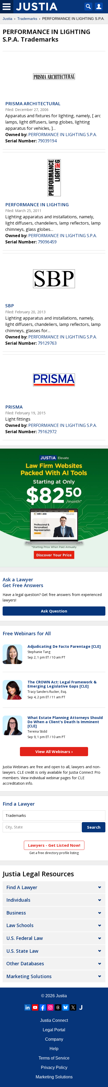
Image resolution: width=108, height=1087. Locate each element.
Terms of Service (54, 1058)
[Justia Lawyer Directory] (81, 1007)
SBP (9, 306)
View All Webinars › (54, 751)
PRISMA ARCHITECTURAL (33, 104)
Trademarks (27, 18)
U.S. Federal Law (24, 938)
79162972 (47, 431)
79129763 (47, 343)
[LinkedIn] (27, 1007)
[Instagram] (50, 1007)
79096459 (47, 242)
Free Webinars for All (27, 634)
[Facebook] (43, 1007)
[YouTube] (35, 1007)
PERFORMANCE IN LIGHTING (37, 205)
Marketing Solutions (29, 976)
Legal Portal (54, 1030)
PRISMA (14, 407)
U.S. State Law (22, 951)
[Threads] (58, 1007)
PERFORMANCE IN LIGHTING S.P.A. (62, 134)
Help (54, 1048)
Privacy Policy (54, 1067)
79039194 (47, 141)
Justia (7, 18)
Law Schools (20, 925)
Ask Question (54, 611)
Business (16, 913)
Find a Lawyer (19, 804)
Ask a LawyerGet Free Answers (23, 582)
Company (54, 1039)
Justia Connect (54, 1020)
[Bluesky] (65, 1007)
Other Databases (25, 963)
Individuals (18, 900)
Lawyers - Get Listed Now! (54, 845)
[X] (73, 1007)
